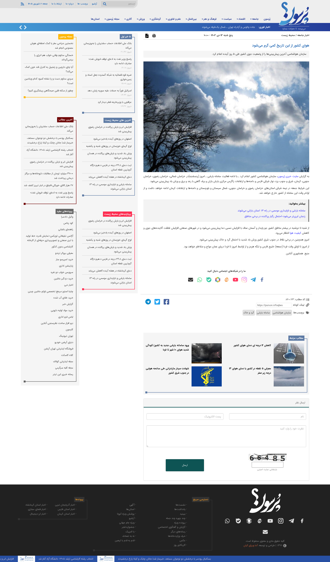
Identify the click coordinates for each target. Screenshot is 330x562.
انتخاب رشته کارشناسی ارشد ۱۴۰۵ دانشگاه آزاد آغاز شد (80, 559)
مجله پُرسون (112, 19)
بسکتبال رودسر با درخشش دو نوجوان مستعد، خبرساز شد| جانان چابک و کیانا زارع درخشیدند (179, 559)
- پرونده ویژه (180, 523)
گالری (129, 19)
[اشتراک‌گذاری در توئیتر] (157, 302)
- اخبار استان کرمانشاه (36, 505)
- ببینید (183, 514)
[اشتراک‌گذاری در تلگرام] (147, 302)
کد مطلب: (299, 299)
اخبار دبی (68, 285)
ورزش (142, 19)
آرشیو (94, 4)
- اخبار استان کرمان (66, 514)
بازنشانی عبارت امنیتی (267, 469)
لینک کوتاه (299, 305)
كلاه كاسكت (67, 355)
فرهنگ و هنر (210, 19)
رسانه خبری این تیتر (63, 374)
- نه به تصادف (129, 536)
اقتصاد (242, 19)
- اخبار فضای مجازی (37, 509)
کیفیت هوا (295, 233)
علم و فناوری (174, 19)
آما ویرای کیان (250, 545)
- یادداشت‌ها (180, 509)
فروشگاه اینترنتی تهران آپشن (58, 349)
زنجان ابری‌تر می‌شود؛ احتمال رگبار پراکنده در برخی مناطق (274, 216)
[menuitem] (267, 19)
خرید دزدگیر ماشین (63, 279)
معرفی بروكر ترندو (64, 253)
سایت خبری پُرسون (288, 176)
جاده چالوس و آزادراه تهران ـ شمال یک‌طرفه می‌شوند (228, 27)
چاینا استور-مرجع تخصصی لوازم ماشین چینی (50, 291)
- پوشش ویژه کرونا (126, 514)
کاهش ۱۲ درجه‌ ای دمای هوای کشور (252, 345)
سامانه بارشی (263, 313)
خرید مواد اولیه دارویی (62, 310)
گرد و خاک (248, 313)
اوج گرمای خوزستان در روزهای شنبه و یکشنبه (109, 146)
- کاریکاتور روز (180, 545)
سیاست (227, 19)
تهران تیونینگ (66, 336)
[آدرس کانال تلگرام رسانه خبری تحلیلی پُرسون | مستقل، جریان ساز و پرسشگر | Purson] (253, 279)
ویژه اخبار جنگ (76, 19)
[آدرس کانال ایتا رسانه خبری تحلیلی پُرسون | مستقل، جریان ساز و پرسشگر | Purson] (226, 280)
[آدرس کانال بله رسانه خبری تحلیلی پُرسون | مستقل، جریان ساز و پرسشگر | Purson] (209, 280)
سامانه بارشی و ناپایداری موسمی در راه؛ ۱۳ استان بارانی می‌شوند (271, 210)
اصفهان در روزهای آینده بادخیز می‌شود (112, 139)
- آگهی (132, 505)
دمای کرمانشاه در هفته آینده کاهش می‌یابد (110, 177)
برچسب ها (83, 4)
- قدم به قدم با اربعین (125, 540)
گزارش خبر (67, 304)
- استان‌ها (131, 509)
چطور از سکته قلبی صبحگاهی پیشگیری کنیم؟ (50, 91)
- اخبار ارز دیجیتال (38, 514)
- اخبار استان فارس (67, 509)
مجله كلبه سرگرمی (64, 368)
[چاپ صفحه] (153, 35)
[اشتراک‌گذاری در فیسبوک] (166, 302)
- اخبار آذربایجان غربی (65, 505)
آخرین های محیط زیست (118, 120)
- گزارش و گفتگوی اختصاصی (172, 527)
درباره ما (70, 4)
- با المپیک (130, 532)
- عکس (183, 540)
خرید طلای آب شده (63, 298)
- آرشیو (132, 518)
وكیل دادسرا (67, 217)
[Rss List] (22, 4)
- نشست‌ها (181, 505)
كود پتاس (68, 223)
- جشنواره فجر (129, 527)
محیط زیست (288, 35)
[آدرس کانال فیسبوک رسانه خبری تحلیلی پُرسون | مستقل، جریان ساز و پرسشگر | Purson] (262, 280)
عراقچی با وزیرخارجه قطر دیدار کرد (115, 102)
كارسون (69, 330)
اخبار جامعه (303, 35)
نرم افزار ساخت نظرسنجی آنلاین (57, 323)
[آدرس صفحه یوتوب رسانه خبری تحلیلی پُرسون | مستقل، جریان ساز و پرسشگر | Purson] (235, 280)
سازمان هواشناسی (282, 313)
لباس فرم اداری (65, 317)
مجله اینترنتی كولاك (63, 361)
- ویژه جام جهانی (127, 523)
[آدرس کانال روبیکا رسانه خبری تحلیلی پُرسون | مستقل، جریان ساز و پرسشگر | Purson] (218, 280)
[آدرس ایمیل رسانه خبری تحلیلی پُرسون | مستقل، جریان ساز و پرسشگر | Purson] (191, 280)
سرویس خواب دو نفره (62, 272)
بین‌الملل (192, 19)
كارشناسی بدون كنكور (62, 247)
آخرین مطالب (65, 120)
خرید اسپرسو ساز (64, 259)
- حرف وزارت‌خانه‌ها (177, 536)
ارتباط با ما (57, 4)
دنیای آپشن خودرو (64, 342)
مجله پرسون (65, 37)
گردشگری (156, 19)
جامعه (255, 19)
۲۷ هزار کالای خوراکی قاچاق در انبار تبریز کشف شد (48, 185)
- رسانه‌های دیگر (179, 532)
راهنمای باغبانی (65, 229)
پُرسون (267, 19)
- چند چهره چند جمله (176, 518)
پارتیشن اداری (66, 266)
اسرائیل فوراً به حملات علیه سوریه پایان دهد (109, 91)
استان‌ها (95, 19)
